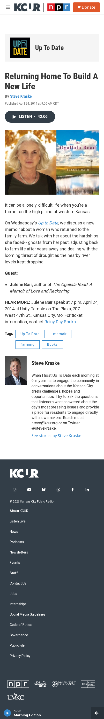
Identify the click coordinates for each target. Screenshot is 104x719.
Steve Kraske (21, 96)
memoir (60, 334)
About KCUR (19, 511)
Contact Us (18, 583)
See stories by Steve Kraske (56, 435)
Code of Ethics (21, 625)
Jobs (13, 594)
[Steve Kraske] (16, 370)
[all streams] (97, 713)
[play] (7, 713)
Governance (19, 635)
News (14, 532)
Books (52, 344)
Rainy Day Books (60, 321)
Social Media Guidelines (27, 614)
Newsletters (19, 552)
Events (15, 563)
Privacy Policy (20, 656)
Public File (17, 645)
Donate (88, 7)
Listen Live (18, 521)
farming (28, 344)
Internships (18, 604)
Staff (14, 573)
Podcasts (17, 542)
